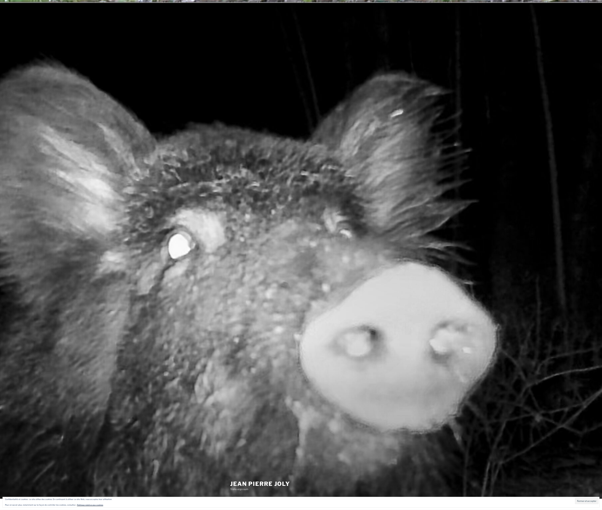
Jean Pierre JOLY (260, 483)
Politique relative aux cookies (90, 505)
